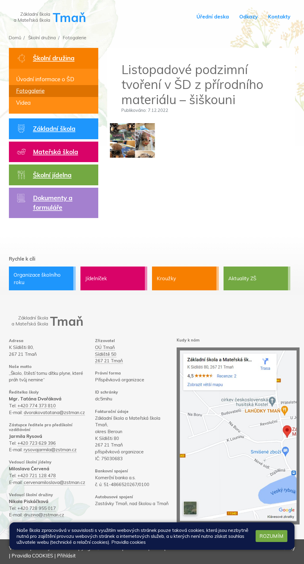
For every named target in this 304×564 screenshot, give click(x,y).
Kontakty (279, 16)
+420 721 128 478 (37, 475)
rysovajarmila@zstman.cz (50, 449)
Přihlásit (66, 555)
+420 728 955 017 (37, 508)
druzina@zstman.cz (44, 515)
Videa (23, 102)
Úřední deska (213, 16)
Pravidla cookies (128, 542)
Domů (15, 37)
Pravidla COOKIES (32, 555)
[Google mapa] (238, 435)
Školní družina (41, 37)
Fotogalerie (74, 37)
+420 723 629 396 (37, 443)
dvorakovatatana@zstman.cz (54, 412)
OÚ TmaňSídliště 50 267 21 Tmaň (109, 354)
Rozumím (271, 536)
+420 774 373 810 (37, 405)
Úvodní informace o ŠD (45, 79)
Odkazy (248, 16)
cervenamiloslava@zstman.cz (54, 482)
